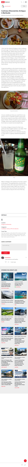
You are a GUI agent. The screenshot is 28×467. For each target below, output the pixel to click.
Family (8, 228)
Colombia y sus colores (7, 302)
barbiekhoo (7, 257)
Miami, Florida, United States (7, 317)
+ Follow (24, 6)
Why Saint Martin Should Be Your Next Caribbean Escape (20, 302)
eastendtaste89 (7, 6)
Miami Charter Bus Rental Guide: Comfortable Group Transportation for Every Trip (20, 341)
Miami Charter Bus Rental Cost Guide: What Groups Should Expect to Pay (20, 320)
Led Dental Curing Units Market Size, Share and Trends (6, 285)
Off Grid (12, 228)
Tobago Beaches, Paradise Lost (19, 284)
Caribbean (3, 228)
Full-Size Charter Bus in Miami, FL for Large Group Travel (7, 340)
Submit (5, 253)
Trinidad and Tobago (19, 282)
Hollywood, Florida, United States (6, 358)
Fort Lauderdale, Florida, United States (20, 358)
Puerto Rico (3, 282)
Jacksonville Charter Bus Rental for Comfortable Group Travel (20, 384)
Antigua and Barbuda (6, 224)
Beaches (16, 228)
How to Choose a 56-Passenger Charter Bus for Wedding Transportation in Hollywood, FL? (7, 363)
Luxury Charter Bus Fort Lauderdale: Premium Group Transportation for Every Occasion (19, 363)
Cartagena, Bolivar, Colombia (7, 300)
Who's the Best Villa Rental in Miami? (6, 319)
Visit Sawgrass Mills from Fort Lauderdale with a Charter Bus (6, 383)
